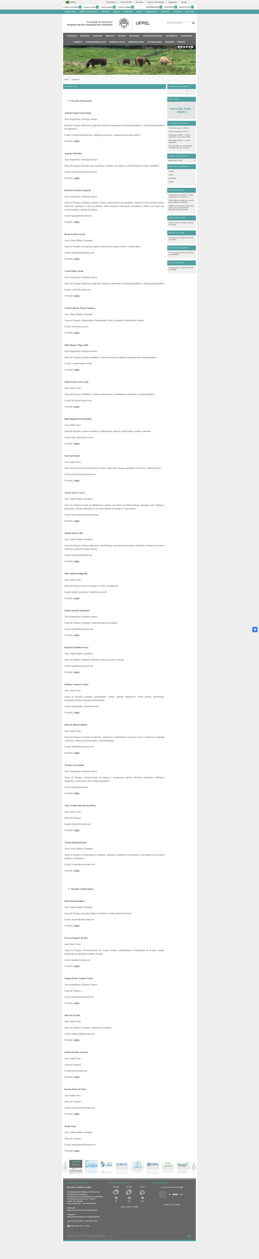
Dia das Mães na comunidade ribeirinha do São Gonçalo (180, 147)
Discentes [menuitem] (97, 36)
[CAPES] (106, 1167)
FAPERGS (172, 178)
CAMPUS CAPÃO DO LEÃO (80, 1187)
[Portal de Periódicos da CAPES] (168, 1167)
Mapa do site (186, 7)
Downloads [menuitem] (186, 36)
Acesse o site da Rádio (171, 1204)
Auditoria (105, 11)
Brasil (73, 2)
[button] (162, 1194)
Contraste (170, 7)
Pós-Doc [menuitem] (122, 36)
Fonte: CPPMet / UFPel (129, 1207)
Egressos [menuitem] (110, 36)
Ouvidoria (165, 11)
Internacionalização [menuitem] (95, 42)
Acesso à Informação (89, 11)
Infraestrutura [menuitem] (136, 42)
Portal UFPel (70, 11)
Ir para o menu (91, 7)
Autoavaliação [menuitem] (154, 42)
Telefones (189, 11)
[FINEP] (152, 1167)
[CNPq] (121, 1167)
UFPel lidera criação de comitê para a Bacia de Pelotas (181, 201)
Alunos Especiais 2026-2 (178, 131)
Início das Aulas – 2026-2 (181, 110)
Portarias (177, 11)
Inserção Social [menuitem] (117, 42)
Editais (139, 11)
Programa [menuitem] (72, 36)
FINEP (171, 182)
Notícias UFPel (177, 190)
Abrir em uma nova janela (170, 1187)
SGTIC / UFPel (108, 1237)
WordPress (80, 1237)
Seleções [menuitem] (169, 42)
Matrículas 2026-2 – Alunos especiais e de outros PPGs (179, 136)
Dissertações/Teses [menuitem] (152, 36)
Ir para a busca (108, 7)
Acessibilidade (153, 7)
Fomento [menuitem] (78, 42)
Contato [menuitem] (181, 42)
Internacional (151, 11)
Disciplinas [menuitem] (134, 36)
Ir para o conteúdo (72, 7)
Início (67, 79)
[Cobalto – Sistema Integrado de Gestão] (91, 1167)
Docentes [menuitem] (84, 36)
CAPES (171, 171)
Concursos (128, 11)
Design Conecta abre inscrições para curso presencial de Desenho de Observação (181, 207)
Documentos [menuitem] (172, 36)
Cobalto (116, 11)
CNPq (171, 175)
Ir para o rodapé (125, 7)
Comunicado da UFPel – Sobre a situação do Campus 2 (181, 196)
